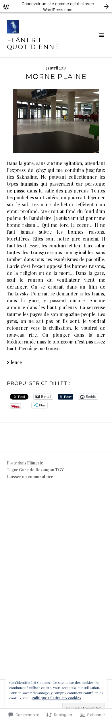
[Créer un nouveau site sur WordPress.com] (56, 6)
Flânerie (35, 463)
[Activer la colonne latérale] (101, 35)
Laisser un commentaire (30, 476)
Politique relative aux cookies (56, 698)
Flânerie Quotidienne (33, 43)
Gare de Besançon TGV (41, 469)
